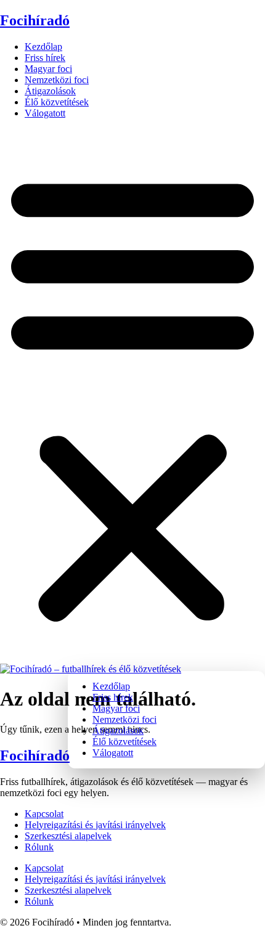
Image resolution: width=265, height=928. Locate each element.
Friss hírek (45, 57)
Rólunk (39, 847)
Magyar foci (48, 68)
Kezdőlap (43, 46)
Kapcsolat (44, 813)
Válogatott (45, 113)
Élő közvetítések (57, 102)
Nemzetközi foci (57, 80)
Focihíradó (35, 20)
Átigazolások (50, 91)
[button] (132, 396)
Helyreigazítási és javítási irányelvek (95, 825)
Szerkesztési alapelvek (68, 836)
